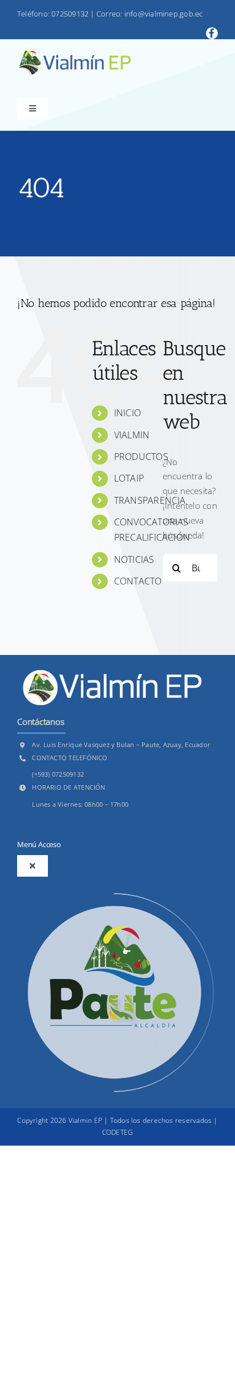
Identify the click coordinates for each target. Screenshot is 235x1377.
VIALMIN (132, 435)
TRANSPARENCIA (150, 500)
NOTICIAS (134, 559)
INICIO (127, 413)
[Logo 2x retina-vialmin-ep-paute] (74, 54)
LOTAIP (129, 478)
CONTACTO (138, 581)
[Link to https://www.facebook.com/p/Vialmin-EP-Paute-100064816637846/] (212, 33)
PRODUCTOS (141, 456)
